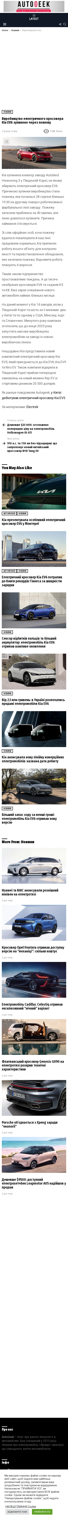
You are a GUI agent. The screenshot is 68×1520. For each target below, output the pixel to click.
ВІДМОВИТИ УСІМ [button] (17, 1511)
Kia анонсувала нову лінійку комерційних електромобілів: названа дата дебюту (33, 759)
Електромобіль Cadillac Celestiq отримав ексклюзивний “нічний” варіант (32, 1006)
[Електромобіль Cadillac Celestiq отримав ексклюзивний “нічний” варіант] (34, 980)
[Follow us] (60, 24)
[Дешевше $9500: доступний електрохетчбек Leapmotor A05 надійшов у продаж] (34, 1155)
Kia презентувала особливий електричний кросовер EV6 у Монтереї (33, 522)
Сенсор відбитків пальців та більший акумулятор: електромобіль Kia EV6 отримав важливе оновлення (29, 642)
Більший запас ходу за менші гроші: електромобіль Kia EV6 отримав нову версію (29, 819)
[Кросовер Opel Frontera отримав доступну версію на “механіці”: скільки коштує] (34, 923)
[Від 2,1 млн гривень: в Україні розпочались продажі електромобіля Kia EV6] (34, 672)
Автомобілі (9, 513)
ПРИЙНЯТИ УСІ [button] (42, 1511)
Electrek (32, 407)
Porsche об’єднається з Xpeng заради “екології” (29, 1124)
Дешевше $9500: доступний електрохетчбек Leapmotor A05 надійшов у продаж (34, 1183)
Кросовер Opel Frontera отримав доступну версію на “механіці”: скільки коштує (33, 949)
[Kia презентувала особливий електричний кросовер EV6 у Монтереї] (34, 492)
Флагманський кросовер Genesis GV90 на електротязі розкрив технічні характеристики (33, 1065)
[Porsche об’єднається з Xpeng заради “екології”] (34, 1098)
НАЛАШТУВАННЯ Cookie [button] (20, 1506)
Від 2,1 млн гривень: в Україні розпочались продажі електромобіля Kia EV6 (33, 702)
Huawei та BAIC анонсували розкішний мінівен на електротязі (30, 892)
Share (6, 141)
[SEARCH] (64, 24)
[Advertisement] (34, 67)
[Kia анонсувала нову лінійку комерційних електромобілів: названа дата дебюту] (34, 729)
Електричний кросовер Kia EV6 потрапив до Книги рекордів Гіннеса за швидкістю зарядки (32, 581)
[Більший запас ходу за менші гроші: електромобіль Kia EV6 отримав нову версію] (34, 787)
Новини (22, 513)
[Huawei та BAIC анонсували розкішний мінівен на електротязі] (34, 866)
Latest (34, 18)
